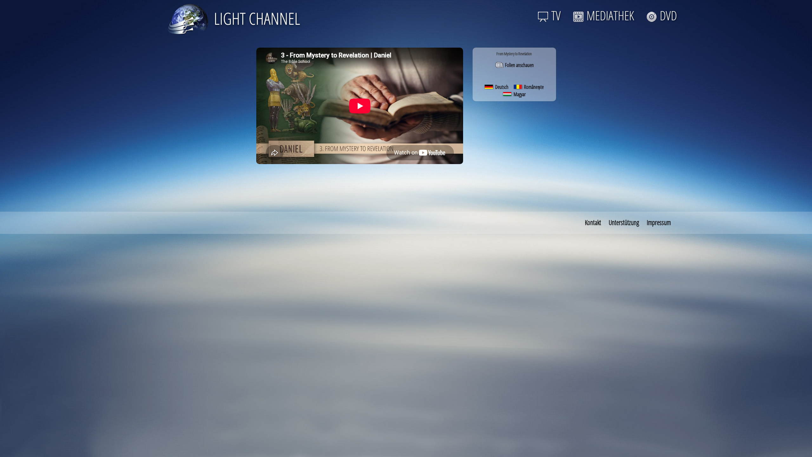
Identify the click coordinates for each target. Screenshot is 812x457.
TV (556, 15)
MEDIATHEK (610, 15)
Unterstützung (624, 222)
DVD (668, 15)
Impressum (659, 222)
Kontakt (593, 222)
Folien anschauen (519, 65)
